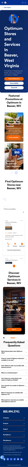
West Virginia (7, 7)
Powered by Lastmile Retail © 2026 (14, 465)
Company (6, 418)
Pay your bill (14, 87)
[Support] (22, 2)
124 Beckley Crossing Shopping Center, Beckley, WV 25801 (14, 236)
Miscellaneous (7, 440)
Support (5, 429)
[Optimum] (5, 2)
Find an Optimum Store (14, 78)
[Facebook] (4, 459)
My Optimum (7, 435)
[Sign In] (25, 2)
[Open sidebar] (2, 2)
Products (5, 423)
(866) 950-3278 (8, 239)
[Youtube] (18, 459)
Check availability (14, 83)
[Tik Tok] (14, 459)
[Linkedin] (21, 459)
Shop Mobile (17, 329)
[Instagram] (8, 459)
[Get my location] (23, 212)
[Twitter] (11, 459)
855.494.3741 (11, 411)
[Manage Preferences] (2, 457)
